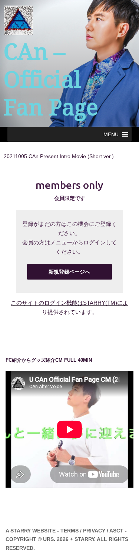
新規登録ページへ (69, 272)
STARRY (20, 531)
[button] (111, 134)
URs (48, 539)
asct (116, 531)
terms (69, 531)
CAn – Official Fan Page (51, 79)
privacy (94, 531)
